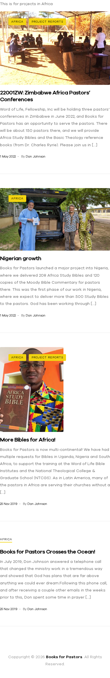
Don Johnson (35, 156)
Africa (17, 21)
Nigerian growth (20, 258)
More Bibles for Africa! (27, 439)
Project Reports (47, 21)
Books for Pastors (64, 657)
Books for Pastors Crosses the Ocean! (47, 551)
